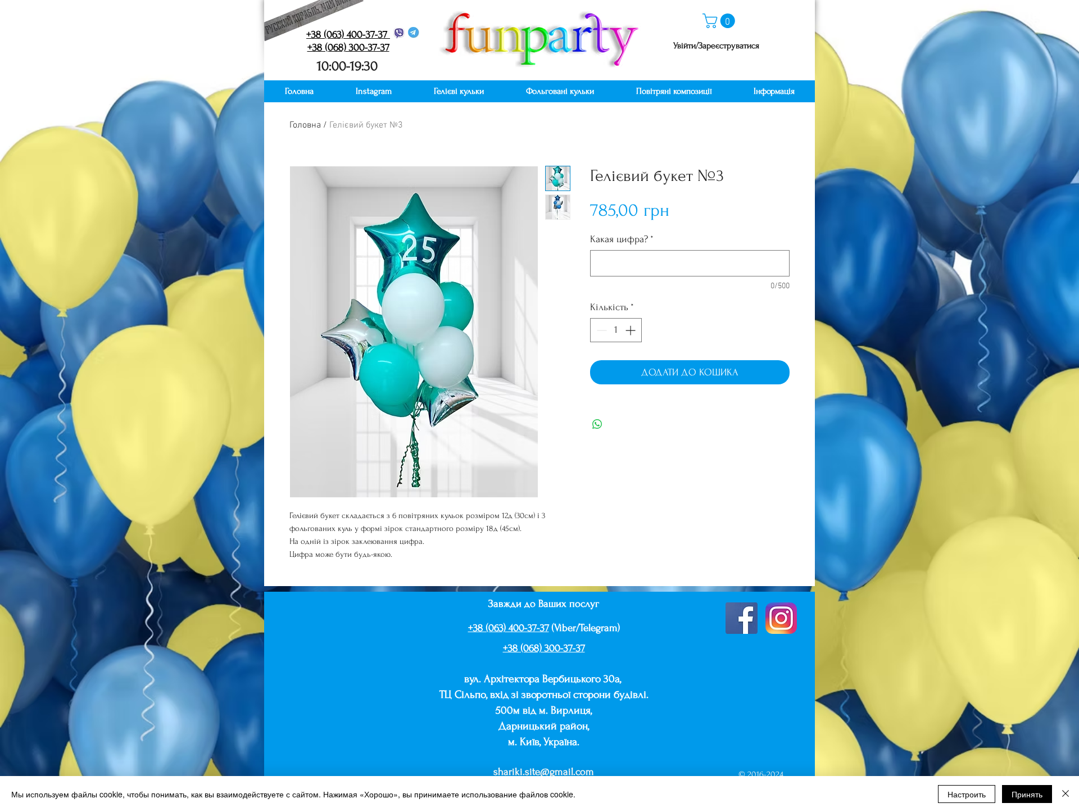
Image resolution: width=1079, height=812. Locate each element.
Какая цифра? (622, 239)
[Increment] (631, 330)
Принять (1027, 794)
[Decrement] (600, 330)
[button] (720, 20)
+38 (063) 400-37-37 (508, 628)
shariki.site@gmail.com (543, 772)
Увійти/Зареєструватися (716, 45)
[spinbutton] (616, 330)
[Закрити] (1065, 794)
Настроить (966, 794)
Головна (305, 125)
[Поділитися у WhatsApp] (597, 424)
